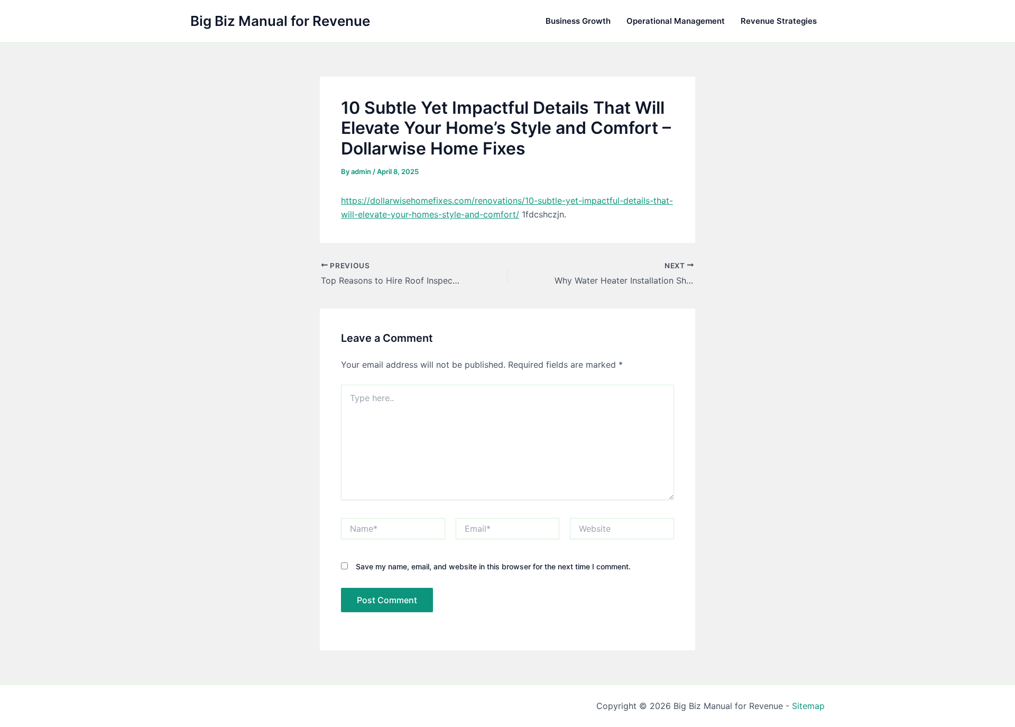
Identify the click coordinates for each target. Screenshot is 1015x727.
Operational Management (675, 21)
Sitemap (808, 706)
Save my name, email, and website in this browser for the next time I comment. (493, 566)
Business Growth (578, 21)
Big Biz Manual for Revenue (280, 21)
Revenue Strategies (779, 21)
